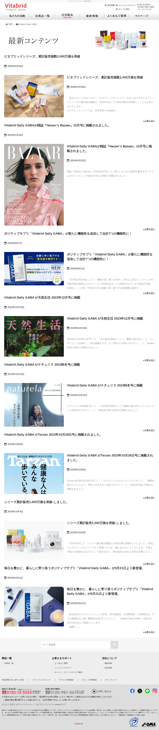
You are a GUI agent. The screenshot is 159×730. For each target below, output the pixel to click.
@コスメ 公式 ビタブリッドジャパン (17, 704)
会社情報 (111, 5)
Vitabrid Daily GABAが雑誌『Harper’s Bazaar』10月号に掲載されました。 (57, 125)
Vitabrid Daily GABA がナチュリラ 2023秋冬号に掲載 (42, 364)
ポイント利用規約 (89, 680)
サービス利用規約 (66, 680)
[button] (114, 645)
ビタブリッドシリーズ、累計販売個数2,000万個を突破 (42, 56)
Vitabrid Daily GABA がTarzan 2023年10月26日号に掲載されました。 (53, 434)
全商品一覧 (9, 663)
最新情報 (108, 663)
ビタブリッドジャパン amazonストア (51, 704)
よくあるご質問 (61, 663)
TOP (10, 24)
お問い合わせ (104, 691)
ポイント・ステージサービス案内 (68, 672)
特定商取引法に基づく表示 (13, 680)
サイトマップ (110, 680)
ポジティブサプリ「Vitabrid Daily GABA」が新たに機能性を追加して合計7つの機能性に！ (68, 233)
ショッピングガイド (127, 5)
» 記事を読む (149, 121)
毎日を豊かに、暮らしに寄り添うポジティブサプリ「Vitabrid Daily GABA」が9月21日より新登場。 (74, 568)
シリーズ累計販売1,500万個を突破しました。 (36, 502)
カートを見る (124, 9)
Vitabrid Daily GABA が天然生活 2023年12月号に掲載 (42, 297)
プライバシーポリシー (41, 680)
